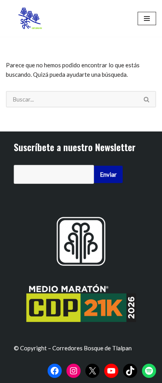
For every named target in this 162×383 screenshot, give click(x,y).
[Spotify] (149, 371)
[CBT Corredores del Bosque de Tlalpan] (31, 18)
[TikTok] (130, 371)
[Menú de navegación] (147, 18)
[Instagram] (73, 371)
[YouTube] (111, 371)
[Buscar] (147, 99)
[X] (92, 371)
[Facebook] (55, 371)
